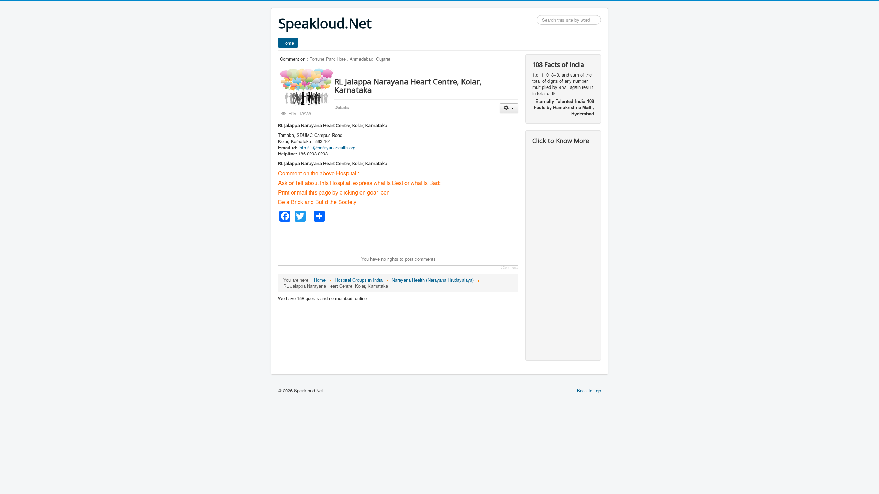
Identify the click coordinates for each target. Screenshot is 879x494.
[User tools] (509, 108)
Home (288, 42)
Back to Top (589, 390)
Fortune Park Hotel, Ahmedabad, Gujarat (349, 59)
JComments (509, 267)
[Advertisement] (403, 237)
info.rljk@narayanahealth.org (327, 147)
